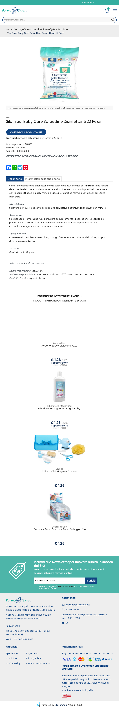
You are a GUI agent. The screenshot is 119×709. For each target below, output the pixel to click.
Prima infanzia (32, 29)
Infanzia (45, 29)
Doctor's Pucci (59, 526)
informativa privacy (65, 586)
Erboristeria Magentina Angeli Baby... (59, 408)
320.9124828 (72, 609)
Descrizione (15, 179)
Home (9, 29)
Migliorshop (61, 705)
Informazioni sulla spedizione (42, 179)
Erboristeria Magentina (59, 406)
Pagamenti (32, 653)
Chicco (59, 468)
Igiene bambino (59, 29)
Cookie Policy (13, 663)
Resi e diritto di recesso (38, 663)
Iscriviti (91, 580)
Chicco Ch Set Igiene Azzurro (59, 471)
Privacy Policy (33, 658)
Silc (8, 117)
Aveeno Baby (60, 343)
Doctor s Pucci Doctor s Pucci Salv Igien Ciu (59, 529)
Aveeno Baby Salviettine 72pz (59, 345)
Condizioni (11, 658)
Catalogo (19, 29)
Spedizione (12, 653)
